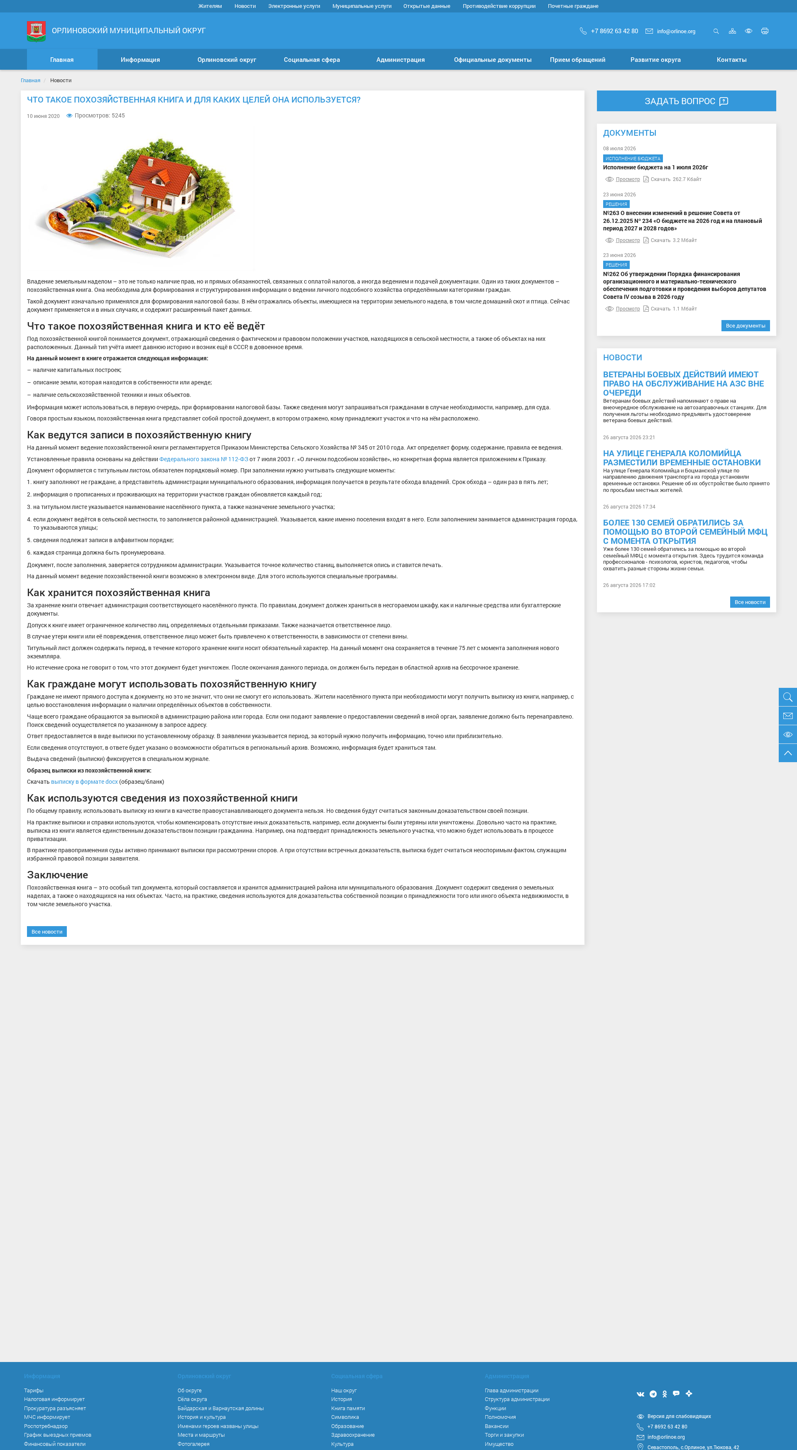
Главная (30, 80)
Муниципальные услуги (361, 6)
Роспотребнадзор (46, 1426)
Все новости (47, 931)
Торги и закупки (504, 1434)
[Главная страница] (36, 31)
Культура (342, 1444)
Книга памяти (348, 1408)
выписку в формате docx (84, 781)
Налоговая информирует (54, 1399)
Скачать (661, 179)
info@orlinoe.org (676, 31)
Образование (347, 1426)
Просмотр (628, 179)
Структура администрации (517, 1399)
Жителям (210, 6)
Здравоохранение (353, 1434)
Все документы (745, 325)
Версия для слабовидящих (679, 1416)
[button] (141, 59)
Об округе (190, 1390)
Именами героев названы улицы (218, 1426)
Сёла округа (192, 1399)
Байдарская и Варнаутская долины (221, 1408)
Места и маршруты (201, 1434)
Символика (345, 1417)
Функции (495, 1408)
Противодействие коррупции (499, 6)
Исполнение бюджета (633, 158)
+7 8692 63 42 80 (614, 31)
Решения (616, 204)
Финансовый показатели (55, 1444)
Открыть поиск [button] (716, 35)
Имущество (499, 1444)
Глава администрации (511, 1390)
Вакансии (497, 1426)
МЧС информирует (47, 1417)
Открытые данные (426, 6)
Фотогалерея (194, 1444)
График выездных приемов (57, 1434)
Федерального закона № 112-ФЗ (203, 459)
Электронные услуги (294, 6)
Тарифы (34, 1390)
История (341, 1399)
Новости (245, 6)
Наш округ (344, 1390)
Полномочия (500, 1417)
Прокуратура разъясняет (55, 1408)
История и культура (202, 1417)
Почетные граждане (573, 6)
